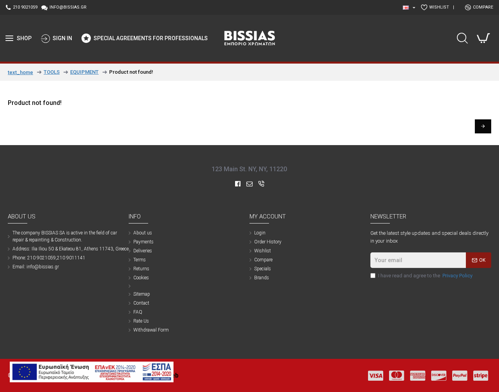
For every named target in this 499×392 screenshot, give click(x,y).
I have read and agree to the (425, 275)
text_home (20, 72)
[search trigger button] (462, 38)
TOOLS (52, 72)
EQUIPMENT (84, 72)
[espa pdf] (91, 372)
